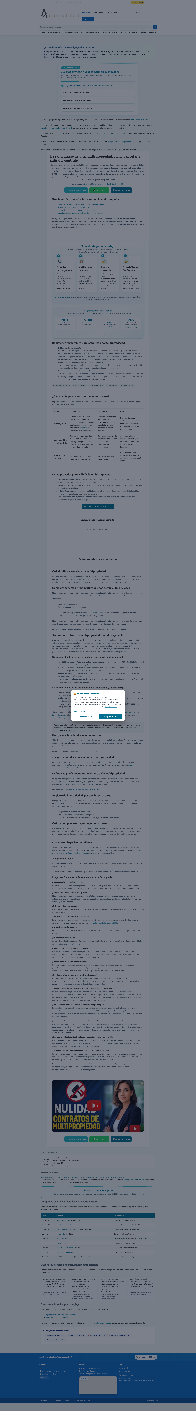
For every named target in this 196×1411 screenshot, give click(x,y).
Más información (111, 707)
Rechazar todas (86, 716)
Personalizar (79, 711)
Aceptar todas (110, 716)
